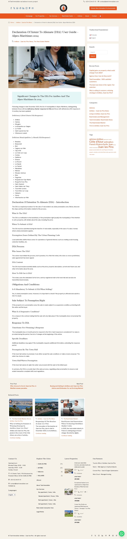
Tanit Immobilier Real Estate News (101, 120)
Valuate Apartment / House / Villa (48, 496)
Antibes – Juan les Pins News (99, 111)
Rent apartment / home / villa (47, 500)
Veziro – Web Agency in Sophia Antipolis (105, 467)
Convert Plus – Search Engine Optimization (105, 470)
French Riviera (95, 144)
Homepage (29, 16)
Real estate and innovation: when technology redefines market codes (72, 423)
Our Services (53, 16)
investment (94, 147)
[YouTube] (106, 535)
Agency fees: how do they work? (100, 76)
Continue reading (15, 438)
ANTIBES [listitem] (40, 468)
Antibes (100, 139)
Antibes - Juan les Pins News (24, 22)
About (87, 16)
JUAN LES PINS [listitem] (42, 464)
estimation (108, 142)
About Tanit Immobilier (43, 485)
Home (12, 22)
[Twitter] (96, 535)
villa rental (91, 154)
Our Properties (40, 16)
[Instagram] (99, 535)
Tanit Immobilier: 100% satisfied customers (100, 80)
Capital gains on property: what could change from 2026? (102, 71)
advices (92, 139)
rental (114, 152)
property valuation (93, 152)
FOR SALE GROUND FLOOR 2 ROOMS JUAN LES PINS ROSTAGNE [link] (82, 465)
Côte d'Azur (96, 141)
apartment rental (107, 139)
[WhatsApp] (113, 535)
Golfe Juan (108, 144)
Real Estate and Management (99, 117)
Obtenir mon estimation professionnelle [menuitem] (103, 8)
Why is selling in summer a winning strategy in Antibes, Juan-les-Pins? (20, 426)
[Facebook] (92, 535)
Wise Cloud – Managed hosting (102, 474)
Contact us (11, 486)
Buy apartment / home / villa (46, 492)
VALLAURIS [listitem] (41, 475)
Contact (94, 16)
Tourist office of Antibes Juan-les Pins (104, 463)
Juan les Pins (106, 147)
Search (93, 56)
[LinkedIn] (103, 535)
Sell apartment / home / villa (47, 504)
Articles (80, 16)
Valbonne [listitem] (40, 472)
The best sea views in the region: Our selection (102, 86)
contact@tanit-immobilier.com (19, 483)
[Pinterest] (110, 535)
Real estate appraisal (108, 152)
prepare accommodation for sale (96, 149)
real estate (100, 152)
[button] (121, 533)
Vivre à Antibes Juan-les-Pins (99, 126)
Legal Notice (40, 512)
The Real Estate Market (41, 41)
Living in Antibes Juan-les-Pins (99, 114)
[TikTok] (117, 535)
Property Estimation (108, 149)
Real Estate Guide (67, 16)
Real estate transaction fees (45, 508)
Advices (92, 108)
